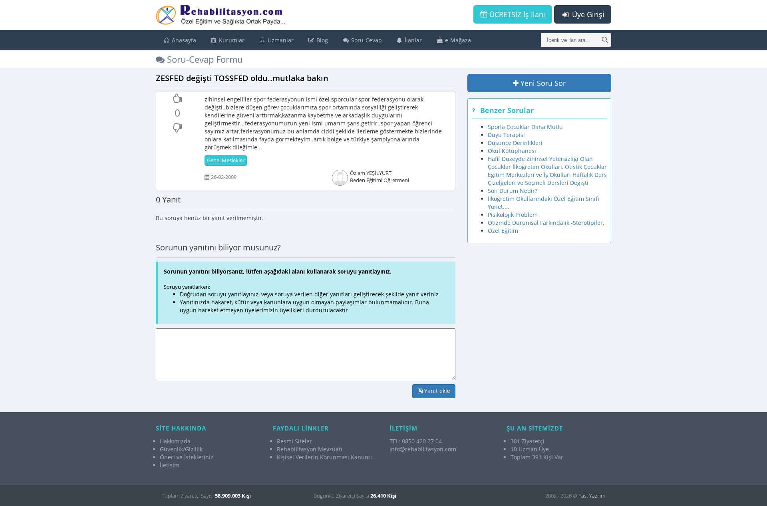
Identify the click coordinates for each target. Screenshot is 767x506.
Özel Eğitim (503, 230)
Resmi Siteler (294, 441)
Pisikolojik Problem (513, 214)
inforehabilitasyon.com (422, 449)
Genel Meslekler (225, 160)
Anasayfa (183, 40)
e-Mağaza (457, 40)
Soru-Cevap (366, 40)
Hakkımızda (175, 441)
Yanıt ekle (436, 391)
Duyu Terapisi (506, 135)
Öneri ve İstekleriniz (186, 457)
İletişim (169, 465)
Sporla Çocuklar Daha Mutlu (525, 127)
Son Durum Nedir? (512, 190)
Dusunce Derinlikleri (515, 143)
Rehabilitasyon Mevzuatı (309, 449)
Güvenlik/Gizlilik (181, 449)
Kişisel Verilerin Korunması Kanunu (324, 457)
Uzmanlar (280, 40)
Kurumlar (230, 40)
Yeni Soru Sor (542, 83)
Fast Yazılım (591, 495)
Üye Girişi (587, 14)
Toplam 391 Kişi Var (537, 457)
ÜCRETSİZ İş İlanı (516, 14)
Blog (321, 40)
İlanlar (412, 40)
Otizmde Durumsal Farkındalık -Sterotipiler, (546, 222)
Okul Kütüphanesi (512, 151)
